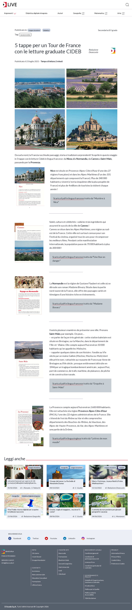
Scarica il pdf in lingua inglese (66, 438)
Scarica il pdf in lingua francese (68, 198)
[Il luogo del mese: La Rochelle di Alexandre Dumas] (66, 477)
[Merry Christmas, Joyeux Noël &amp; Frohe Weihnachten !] (108, 477)
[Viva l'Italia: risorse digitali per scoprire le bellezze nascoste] (23, 505)
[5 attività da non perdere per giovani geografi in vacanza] (108, 505)
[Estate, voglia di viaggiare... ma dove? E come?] (66, 505)
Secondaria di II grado (107, 30)
